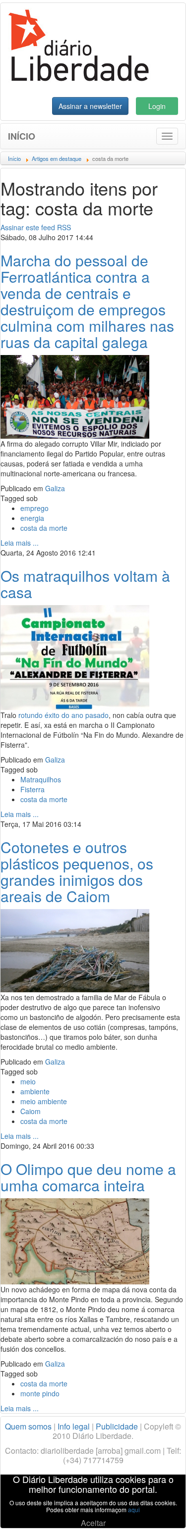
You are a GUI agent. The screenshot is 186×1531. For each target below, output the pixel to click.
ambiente (35, 1091)
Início (21, 136)
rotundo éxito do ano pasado (63, 715)
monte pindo (40, 1393)
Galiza (55, 488)
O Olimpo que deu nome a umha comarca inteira (88, 1177)
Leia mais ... (19, 543)
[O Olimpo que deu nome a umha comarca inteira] (74, 1240)
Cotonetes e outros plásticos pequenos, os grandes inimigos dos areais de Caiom (76, 871)
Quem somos (28, 1426)
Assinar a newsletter (90, 106)
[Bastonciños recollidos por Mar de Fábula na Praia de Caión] (74, 950)
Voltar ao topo (157, 1511)
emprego (34, 508)
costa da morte (43, 528)
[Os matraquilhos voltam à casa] (74, 657)
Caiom (30, 1111)
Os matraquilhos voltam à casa (85, 584)
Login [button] (157, 106)
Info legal (74, 1426)
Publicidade (117, 1426)
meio (28, 1081)
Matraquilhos (40, 779)
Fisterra (32, 789)
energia (32, 518)
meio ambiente (43, 1101)
